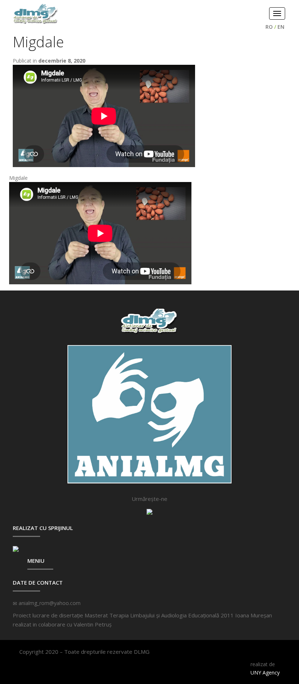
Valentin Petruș (93, 624)
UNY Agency (265, 672)
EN (280, 26)
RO (269, 26)
